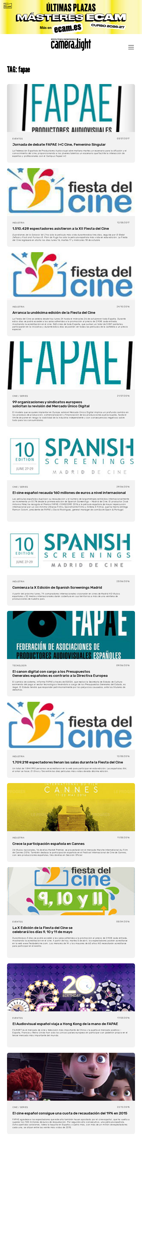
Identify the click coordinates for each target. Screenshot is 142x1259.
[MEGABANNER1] (71, 17)
